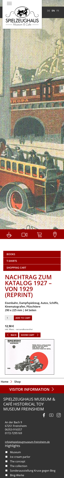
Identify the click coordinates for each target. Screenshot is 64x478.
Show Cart (28, 334)
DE (48, 10)
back (14, 334)
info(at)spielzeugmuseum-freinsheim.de (27, 441)
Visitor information (29, 389)
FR (57, 10)
